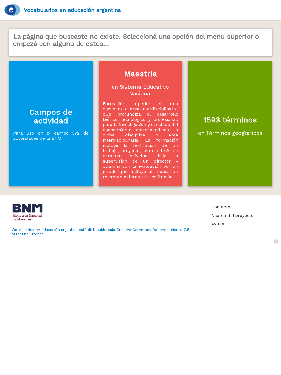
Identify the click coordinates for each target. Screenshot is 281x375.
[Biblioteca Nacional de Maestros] (105, 212)
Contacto (220, 206)
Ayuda (217, 223)
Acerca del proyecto (232, 215)
